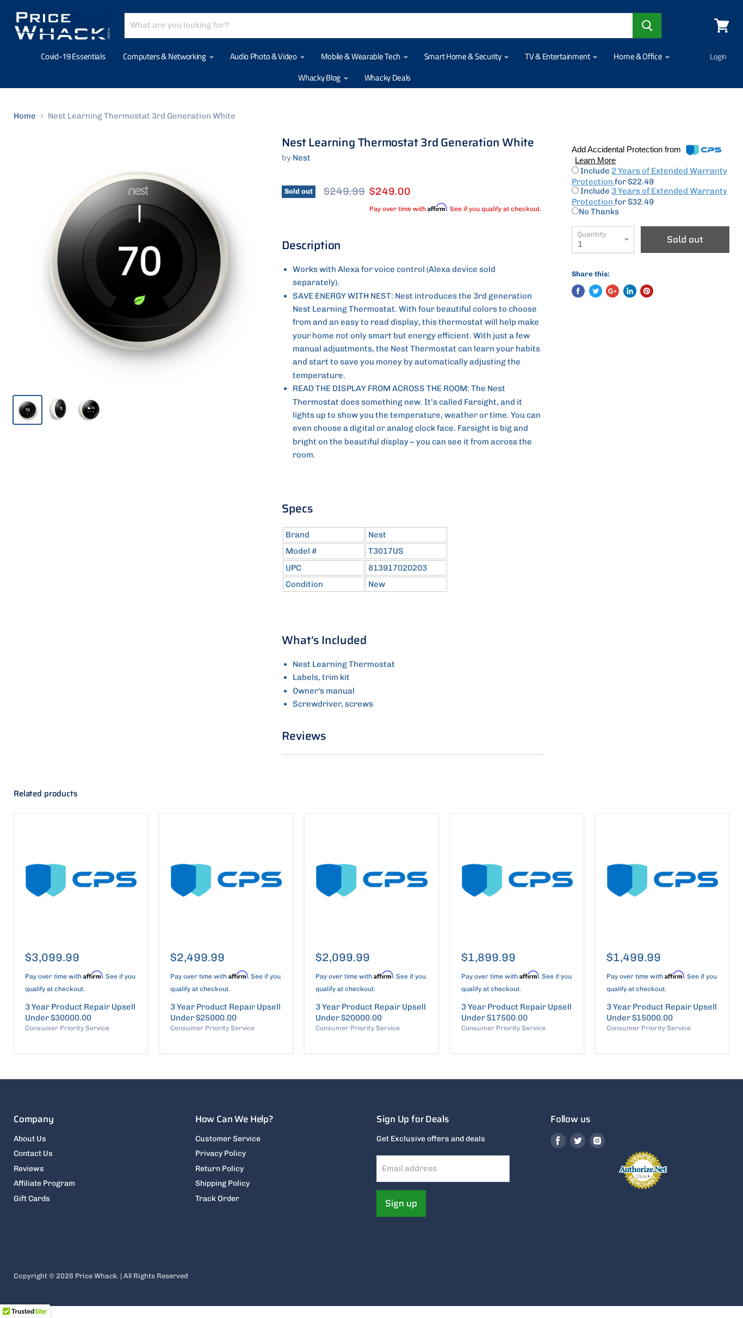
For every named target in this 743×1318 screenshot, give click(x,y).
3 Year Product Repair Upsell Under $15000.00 (661, 1012)
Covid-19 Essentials (73, 56)
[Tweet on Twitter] (595, 291)
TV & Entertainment (558, 56)
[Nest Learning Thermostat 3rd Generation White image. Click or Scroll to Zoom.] (139, 260)
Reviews (29, 1168)
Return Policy (219, 1168)
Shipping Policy (222, 1183)
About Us (30, 1138)
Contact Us (33, 1153)
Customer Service (228, 1138)
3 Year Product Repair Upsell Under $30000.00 (80, 1012)
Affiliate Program (44, 1183)
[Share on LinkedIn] (629, 291)
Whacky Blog (320, 77)
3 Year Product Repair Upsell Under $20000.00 (370, 1012)
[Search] (647, 25)
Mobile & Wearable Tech (361, 56)
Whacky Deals (387, 77)
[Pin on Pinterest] (646, 291)
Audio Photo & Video (264, 56)
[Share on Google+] (612, 291)
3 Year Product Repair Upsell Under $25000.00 (225, 1012)
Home (25, 116)
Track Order (217, 1198)
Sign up (401, 1203)
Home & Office (639, 56)
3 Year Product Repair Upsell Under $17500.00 (516, 1012)
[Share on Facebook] (578, 291)
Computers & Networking (165, 56)
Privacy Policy (220, 1153)
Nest (302, 158)
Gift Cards (32, 1198)
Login (718, 56)
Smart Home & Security (463, 56)
